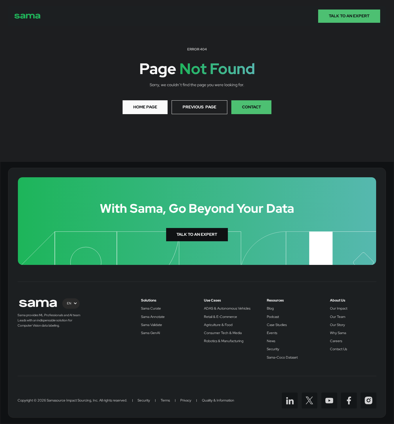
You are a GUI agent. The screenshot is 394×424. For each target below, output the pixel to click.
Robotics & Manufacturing (223, 341)
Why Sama (338, 333)
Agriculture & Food (218, 325)
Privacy (185, 400)
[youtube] (329, 400)
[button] (71, 303)
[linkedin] (290, 400)
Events (272, 333)
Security (273, 349)
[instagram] (368, 400)
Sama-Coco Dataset (282, 357)
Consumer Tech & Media (223, 333)
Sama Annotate (153, 317)
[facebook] (349, 400)
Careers (336, 341)
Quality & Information (218, 400)
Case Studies (277, 325)
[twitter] (310, 400)
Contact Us (338, 349)
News (271, 341)
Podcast (273, 317)
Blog (270, 308)
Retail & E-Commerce (220, 317)
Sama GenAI (150, 333)
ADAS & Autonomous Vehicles (227, 308)
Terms (165, 400)
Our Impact (338, 308)
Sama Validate (151, 325)
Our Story (337, 325)
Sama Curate (151, 308)
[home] (27, 16)
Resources (275, 300)
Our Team (337, 317)
